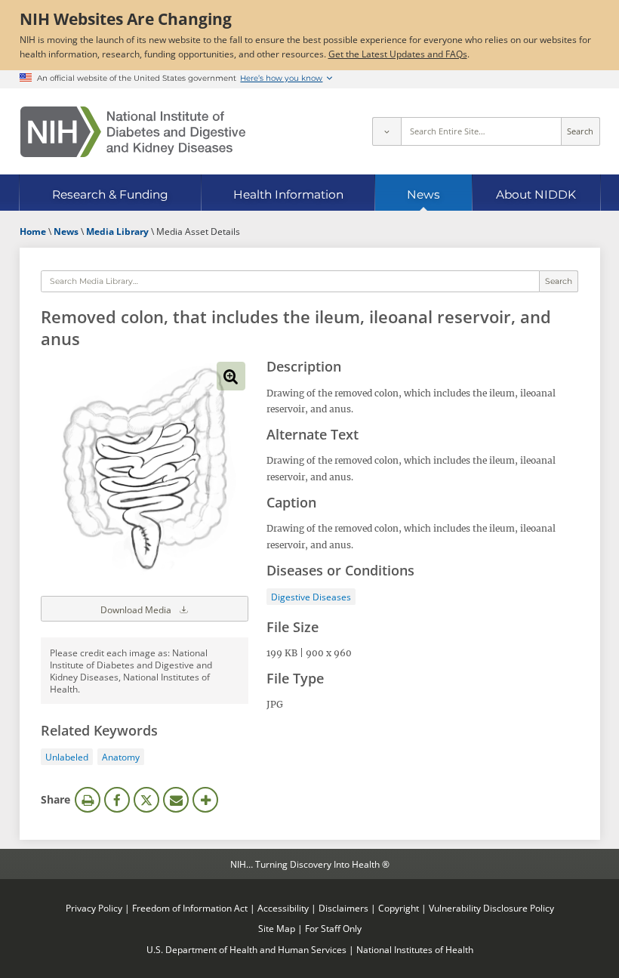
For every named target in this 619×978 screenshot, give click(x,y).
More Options (205, 800)
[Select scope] (386, 131)
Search (580, 131)
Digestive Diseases (311, 597)
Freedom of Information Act (190, 908)
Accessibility (283, 908)
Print (87, 800)
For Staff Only (333, 928)
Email (176, 800)
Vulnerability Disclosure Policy (491, 908)
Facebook (117, 800)
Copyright (398, 908)
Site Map (276, 928)
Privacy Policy (94, 908)
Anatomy (121, 757)
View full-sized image (231, 376)
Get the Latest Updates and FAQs (397, 54)
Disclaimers (343, 908)
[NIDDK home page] (133, 131)
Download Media (137, 609)
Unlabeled (66, 757)
